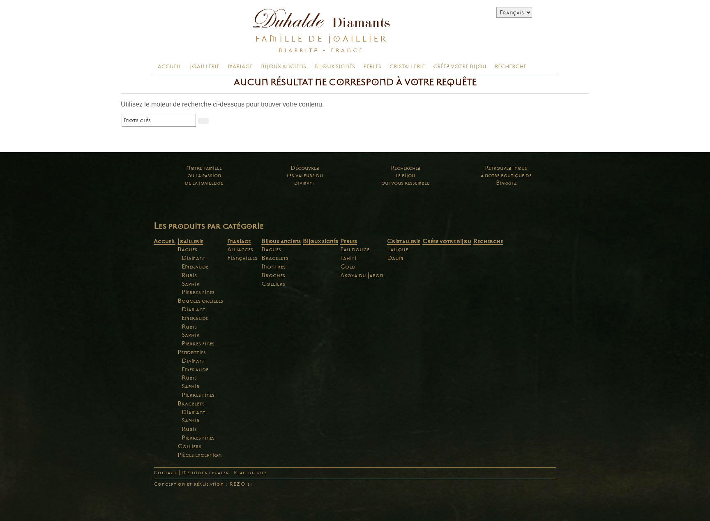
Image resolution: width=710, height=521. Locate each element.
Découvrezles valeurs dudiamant (305, 175)
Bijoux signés (334, 66)
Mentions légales (205, 472)
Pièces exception (199, 455)
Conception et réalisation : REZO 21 (203, 484)
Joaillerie (204, 66)
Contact (165, 472)
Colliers (189, 446)
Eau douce (354, 249)
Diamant (193, 258)
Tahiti (348, 258)
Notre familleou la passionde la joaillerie (204, 175)
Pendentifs (192, 352)
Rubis (189, 275)
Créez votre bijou (459, 66)
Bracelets (191, 403)
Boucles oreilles (200, 300)
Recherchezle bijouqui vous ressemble (405, 175)
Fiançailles (242, 258)
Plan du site (250, 472)
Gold (347, 266)
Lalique (397, 249)
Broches (273, 275)
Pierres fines (198, 292)
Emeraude (195, 266)
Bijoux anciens (283, 66)
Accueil (170, 66)
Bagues (187, 249)
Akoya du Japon (361, 275)
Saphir (191, 283)
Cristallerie (407, 66)
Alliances (240, 249)
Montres (273, 266)
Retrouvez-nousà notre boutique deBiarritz (506, 175)
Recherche (510, 66)
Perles (372, 66)
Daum (395, 258)
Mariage (240, 66)
